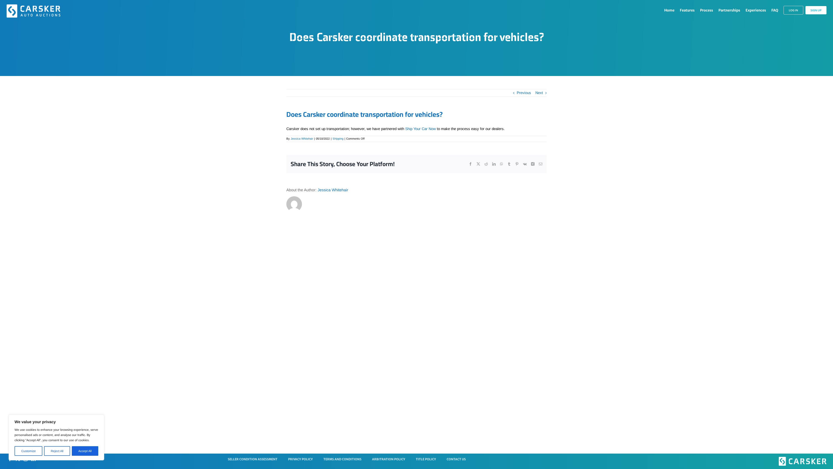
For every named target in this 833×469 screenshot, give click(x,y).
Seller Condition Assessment (252, 459)
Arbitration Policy (388, 459)
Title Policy (426, 459)
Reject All (57, 451)
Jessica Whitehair (302, 138)
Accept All (85, 451)
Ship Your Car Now (420, 129)
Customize (28, 451)
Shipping (338, 138)
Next (539, 93)
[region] (56, 437)
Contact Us (456, 459)
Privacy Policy (300, 459)
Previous (524, 93)
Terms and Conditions (342, 459)
